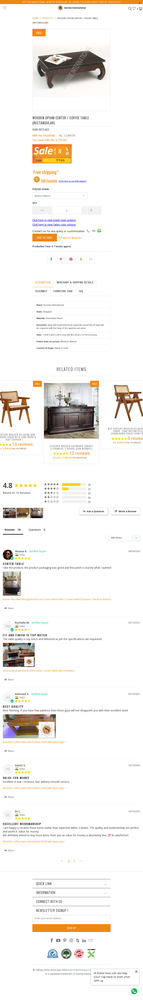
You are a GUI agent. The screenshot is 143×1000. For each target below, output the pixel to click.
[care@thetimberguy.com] (94, 231)
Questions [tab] (35, 529)
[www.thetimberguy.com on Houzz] (78, 940)
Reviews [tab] (10, 529)
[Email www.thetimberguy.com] (90, 940)
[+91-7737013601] (88, 231)
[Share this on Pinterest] (61, 259)
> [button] (81, 860)
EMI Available (49, 180)
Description (43, 282)
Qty (34, 203)
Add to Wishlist (72, 238)
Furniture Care (63, 291)
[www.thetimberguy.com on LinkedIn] (84, 940)
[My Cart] (140, 8)
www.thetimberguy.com (80, 970)
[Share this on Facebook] (51, 259)
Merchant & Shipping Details (75, 282)
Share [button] (10, 608)
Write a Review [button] (127, 511)
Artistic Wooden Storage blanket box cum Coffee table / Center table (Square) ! (47, 599)
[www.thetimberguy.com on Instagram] (71, 940)
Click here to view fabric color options (54, 224)
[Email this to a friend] (91, 259)
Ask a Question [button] (95, 511)
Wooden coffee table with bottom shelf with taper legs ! (34, 742)
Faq (81, 291)
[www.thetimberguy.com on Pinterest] (65, 940)
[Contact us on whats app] (99, 231)
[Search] (130, 8)
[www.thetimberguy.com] (71, 8)
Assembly (41, 291)
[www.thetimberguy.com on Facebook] (52, 940)
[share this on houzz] (81, 259)
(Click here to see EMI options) (72, 181)
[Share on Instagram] (71, 259)
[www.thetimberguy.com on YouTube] (58, 940)
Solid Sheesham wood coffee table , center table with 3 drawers (39, 670)
